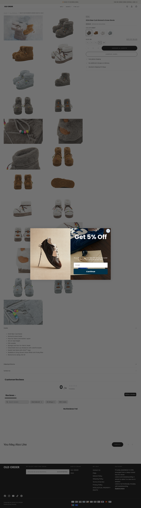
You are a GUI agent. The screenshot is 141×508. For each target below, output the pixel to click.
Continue (90, 271)
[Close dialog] (108, 231)
